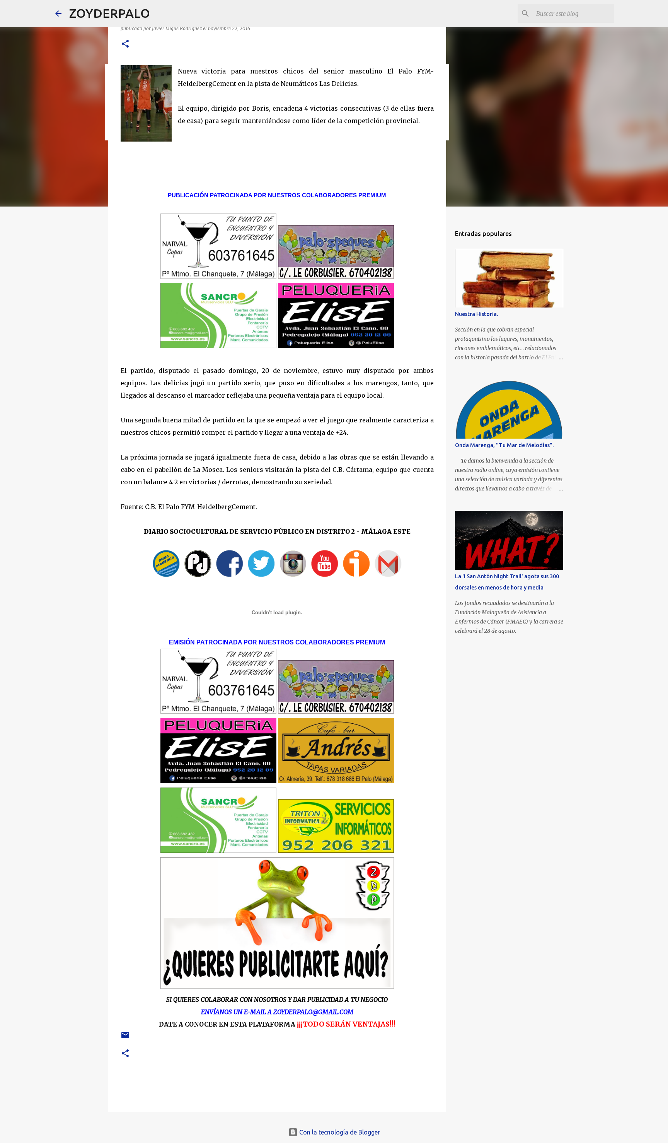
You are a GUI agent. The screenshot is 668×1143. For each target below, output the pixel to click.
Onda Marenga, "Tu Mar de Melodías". (504, 445)
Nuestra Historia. (476, 314)
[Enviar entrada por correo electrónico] (125, 1037)
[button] (125, 44)
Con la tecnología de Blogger (339, 1132)
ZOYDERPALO (109, 13)
